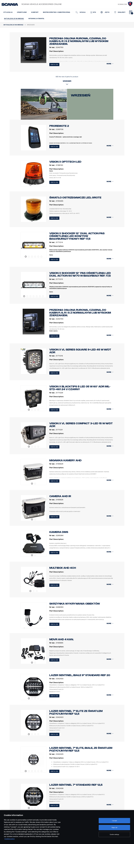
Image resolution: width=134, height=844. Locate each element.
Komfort (34, 12)
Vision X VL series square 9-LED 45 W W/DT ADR (80, 351)
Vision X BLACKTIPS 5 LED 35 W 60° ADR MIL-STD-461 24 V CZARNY (79, 388)
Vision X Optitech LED (65, 161)
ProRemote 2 (59, 126)
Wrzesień (80, 95)
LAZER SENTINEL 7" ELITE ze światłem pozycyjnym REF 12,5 (76, 712)
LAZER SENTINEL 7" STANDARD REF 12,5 (76, 784)
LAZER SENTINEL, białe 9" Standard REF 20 (79, 675)
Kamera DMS (58, 532)
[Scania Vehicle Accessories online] (10, 4)
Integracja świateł (36, 18)
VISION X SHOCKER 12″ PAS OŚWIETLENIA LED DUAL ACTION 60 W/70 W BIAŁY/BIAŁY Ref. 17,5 (80, 274)
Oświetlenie (22, 12)
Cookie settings (114, 834)
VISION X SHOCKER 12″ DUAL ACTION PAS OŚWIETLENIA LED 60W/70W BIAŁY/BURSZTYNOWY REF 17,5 (77, 236)
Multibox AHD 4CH (62, 567)
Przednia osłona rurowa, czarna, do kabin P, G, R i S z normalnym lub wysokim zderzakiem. (80, 313)
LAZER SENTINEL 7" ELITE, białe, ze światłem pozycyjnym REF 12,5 (80, 749)
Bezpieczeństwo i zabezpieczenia (56, 12)
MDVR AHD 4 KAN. (61, 639)
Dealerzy (121, 12)
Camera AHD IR (60, 496)
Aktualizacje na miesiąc (14, 18)
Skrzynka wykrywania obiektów (74, 603)
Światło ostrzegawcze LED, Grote (75, 197)
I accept (114, 820)
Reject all (114, 827)
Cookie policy (9, 839)
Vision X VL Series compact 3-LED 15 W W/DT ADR (81, 425)
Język (106, 12)
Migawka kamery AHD (65, 460)
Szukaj (82, 12)
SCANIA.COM (122, 4)
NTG (94, 12)
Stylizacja (7, 12)
